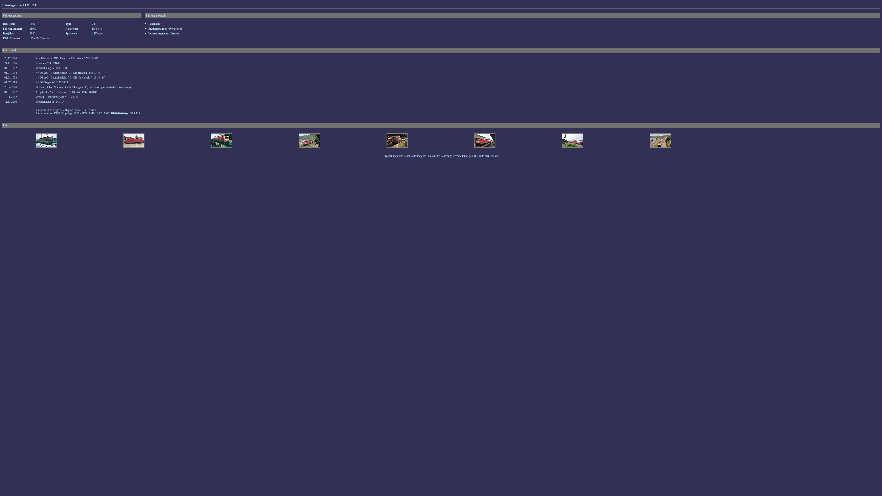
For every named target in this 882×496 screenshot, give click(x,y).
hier (487, 156)
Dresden (91, 110)
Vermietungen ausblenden (163, 33)
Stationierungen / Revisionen (165, 28)
